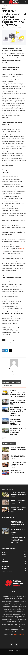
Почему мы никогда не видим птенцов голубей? (18, 531)
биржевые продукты (10, 340)
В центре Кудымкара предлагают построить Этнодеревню (18, 431)
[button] (2, 2)
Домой (3, 5)
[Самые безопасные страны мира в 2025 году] (5, 402)
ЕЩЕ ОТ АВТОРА (7, 386)
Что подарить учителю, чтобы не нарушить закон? (18, 464)
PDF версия (17, 650)
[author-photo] (14, 366)
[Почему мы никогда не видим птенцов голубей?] (5, 531)
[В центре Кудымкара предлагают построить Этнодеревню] (5, 430)
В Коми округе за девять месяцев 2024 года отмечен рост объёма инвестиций (18, 411)
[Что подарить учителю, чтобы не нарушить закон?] (5, 464)
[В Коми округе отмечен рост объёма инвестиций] (5, 421)
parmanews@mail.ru (19, 634)
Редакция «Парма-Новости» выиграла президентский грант (17, 522)
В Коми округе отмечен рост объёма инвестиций (15, 422)
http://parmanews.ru (14, 371)
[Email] (10, 350)
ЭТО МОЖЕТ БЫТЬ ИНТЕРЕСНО (11, 382)
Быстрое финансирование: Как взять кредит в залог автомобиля (17, 393)
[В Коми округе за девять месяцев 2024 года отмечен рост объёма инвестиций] (5, 409)
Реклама (8, 5)
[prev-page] (3, 438)
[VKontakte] (14, 374)
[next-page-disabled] (5, 438)
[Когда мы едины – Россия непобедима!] (5, 472)
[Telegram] (6, 350)
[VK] (3, 350)
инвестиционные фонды (7, 341)
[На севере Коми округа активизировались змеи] (5, 449)
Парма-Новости (7, 27)
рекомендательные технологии (14, 621)
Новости (4, 411)
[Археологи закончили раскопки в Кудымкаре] (5, 457)
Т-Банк (16, 341)
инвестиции (19, 340)
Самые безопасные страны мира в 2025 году (17, 402)
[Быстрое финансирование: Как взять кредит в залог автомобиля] (5, 392)
